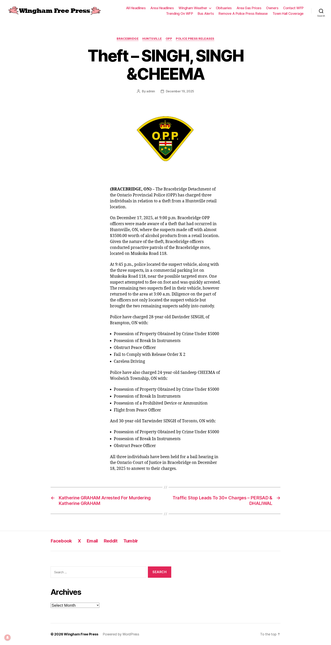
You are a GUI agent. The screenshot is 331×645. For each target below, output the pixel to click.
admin (150, 91)
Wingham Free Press (81, 634)
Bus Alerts (206, 13)
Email (92, 541)
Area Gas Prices (249, 8)
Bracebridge (127, 38)
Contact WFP (293, 8)
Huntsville (152, 38)
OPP (169, 38)
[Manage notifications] (7, 637)
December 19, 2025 (180, 91)
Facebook (61, 541)
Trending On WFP (179, 13)
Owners (272, 8)
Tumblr (130, 541)
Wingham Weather (193, 8)
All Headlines (136, 8)
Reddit (111, 541)
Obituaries (224, 8)
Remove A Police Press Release (243, 13)
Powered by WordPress (121, 634)
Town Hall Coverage (288, 13)
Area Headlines (162, 8)
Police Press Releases (195, 38)
